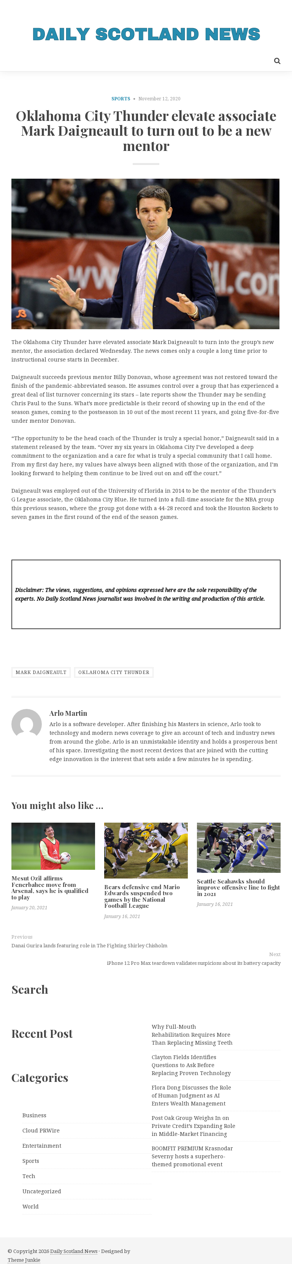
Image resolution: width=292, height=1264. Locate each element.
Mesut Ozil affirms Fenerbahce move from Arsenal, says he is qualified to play (50, 887)
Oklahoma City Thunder (113, 672)
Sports (120, 99)
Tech (28, 1176)
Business (34, 1115)
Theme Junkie (24, 1260)
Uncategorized (41, 1191)
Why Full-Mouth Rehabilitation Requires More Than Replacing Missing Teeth (192, 1035)
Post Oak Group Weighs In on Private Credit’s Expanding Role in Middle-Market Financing (193, 1126)
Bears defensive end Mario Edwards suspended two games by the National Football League (142, 896)
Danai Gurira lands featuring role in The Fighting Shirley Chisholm (89, 945)
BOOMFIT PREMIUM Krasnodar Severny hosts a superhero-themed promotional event (192, 1156)
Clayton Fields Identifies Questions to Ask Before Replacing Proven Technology (191, 1065)
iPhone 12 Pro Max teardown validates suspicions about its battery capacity (194, 963)
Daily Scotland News (73, 1251)
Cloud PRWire (41, 1131)
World (30, 1207)
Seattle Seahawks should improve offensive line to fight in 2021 (238, 887)
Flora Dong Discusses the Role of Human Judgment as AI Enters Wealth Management (191, 1096)
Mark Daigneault (41, 672)
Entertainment (41, 1146)
